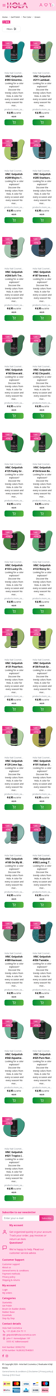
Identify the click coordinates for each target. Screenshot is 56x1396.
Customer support (11, 1264)
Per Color (27, 17)
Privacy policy (8, 1276)
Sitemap (6, 1375)
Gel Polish (15, 17)
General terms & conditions (15, 1270)
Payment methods (11, 1273)
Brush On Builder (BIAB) (14, 1308)
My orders (7, 1292)
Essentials (7, 1315)
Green (37, 17)
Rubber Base (8, 1312)
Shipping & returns (11, 1280)
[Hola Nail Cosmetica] (17, 5)
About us (6, 1267)
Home (5, 17)
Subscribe (46, 1218)
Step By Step (8, 1318)
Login (5, 1289)
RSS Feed (15, 1375)
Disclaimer (33, 1371)
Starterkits (7, 1302)
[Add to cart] (14, 122)
